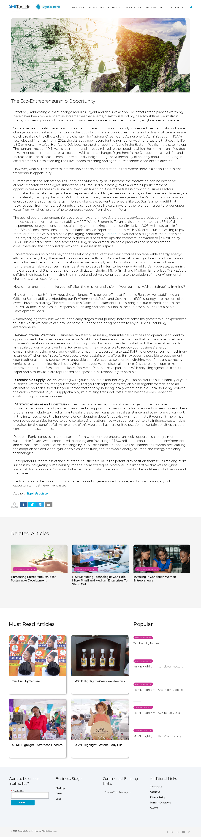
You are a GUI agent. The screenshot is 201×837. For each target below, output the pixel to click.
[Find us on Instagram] (189, 832)
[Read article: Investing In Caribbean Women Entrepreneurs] (161, 559)
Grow (91, 7)
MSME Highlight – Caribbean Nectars (99, 681)
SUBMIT (22, 802)
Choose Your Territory (116, 792)
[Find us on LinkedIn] (178, 832)
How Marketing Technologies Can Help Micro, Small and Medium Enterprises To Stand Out (99, 580)
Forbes (110, 234)
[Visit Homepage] (34, 7)
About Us (155, 792)
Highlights (176, 7)
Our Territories (154, 7)
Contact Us (156, 786)
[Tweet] (32, 504)
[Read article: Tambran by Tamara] (37, 655)
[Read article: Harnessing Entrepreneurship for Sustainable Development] (39, 559)
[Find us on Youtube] (183, 832)
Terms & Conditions (160, 802)
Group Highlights (143, 638)
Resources (132, 7)
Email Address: (18, 791)
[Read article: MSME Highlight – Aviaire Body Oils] (100, 719)
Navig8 (116, 7)
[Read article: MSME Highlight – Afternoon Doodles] (37, 719)
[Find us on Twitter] (172, 832)
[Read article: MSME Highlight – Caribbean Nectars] (100, 655)
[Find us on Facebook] (167, 832)
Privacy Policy (157, 797)
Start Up (77, 7)
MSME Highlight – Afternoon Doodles (37, 745)
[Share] (23, 504)
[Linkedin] (40, 504)
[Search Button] (191, 7)
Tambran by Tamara (26, 681)
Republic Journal (24, 569)
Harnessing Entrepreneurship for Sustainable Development (33, 578)
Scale (103, 7)
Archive (154, 808)
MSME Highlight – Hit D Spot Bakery (157, 736)
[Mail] (48, 504)
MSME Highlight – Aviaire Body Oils (98, 745)
